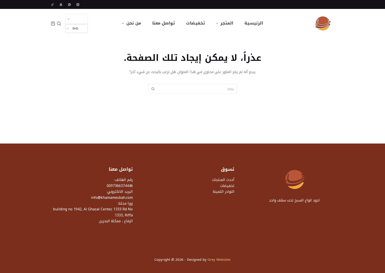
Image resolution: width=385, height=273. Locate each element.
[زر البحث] (153, 89)
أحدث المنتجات (223, 179)
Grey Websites (219, 260)
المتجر (226, 23)
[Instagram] (77, 4)
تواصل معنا (163, 23)
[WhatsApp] (69, 4)
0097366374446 (120, 185)
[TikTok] (52, 4)
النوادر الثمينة (223, 191)
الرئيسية (253, 23)
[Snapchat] (60, 4)
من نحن (133, 23)
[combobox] (197, 89)
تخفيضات (195, 23)
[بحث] (59, 23)
